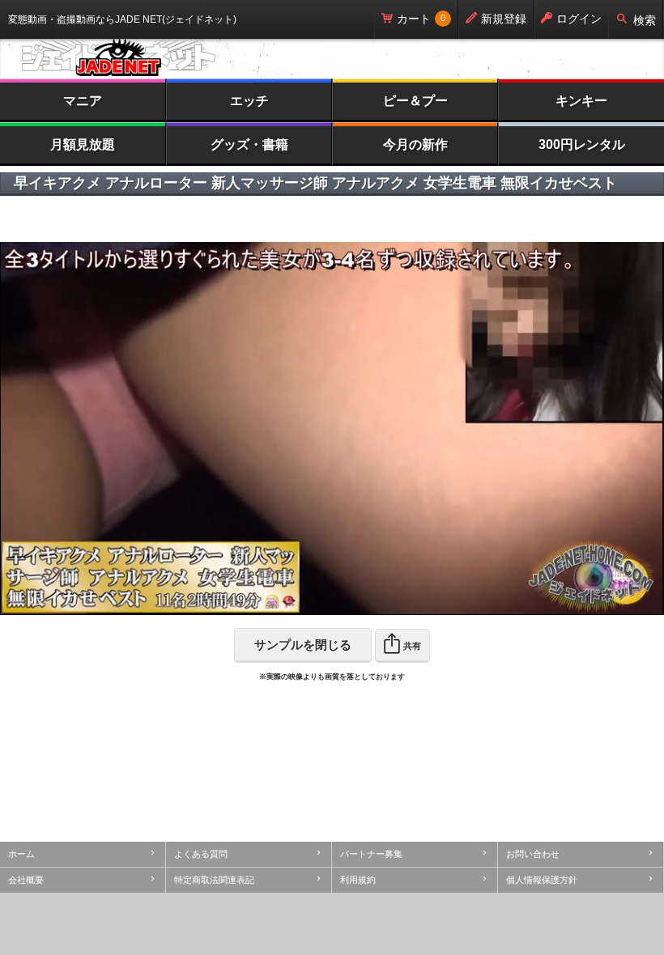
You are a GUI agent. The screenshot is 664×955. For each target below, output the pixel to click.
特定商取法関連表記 (214, 880)
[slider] (289, 603)
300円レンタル (581, 144)
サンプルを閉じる (302, 645)
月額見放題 (82, 144)
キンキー (581, 101)
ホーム (21, 854)
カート (414, 18)
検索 (644, 20)
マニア (82, 101)
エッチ (249, 101)
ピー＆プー (415, 101)
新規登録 (503, 18)
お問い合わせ (533, 854)
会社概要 (26, 880)
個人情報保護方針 (541, 880)
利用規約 (358, 880)
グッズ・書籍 (249, 144)
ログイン (579, 18)
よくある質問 (201, 854)
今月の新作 (415, 144)
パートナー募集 (371, 854)
